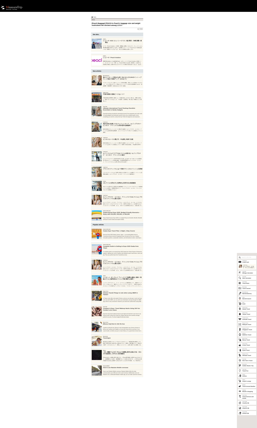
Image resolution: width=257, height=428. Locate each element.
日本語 (141, 29)
